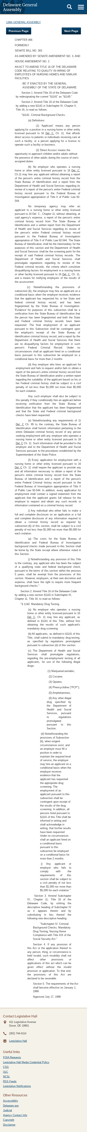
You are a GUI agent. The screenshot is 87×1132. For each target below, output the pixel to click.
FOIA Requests (12, 1057)
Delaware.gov (11, 1105)
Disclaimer (9, 1124)
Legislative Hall (18, 1040)
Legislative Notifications (17, 1086)
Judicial (7, 1110)
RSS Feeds (10, 1081)
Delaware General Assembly (20, 7)
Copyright (8, 1119)
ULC (5, 1071)
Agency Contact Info (15, 1115)
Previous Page (19, 31)
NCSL (6, 1076)
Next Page (71, 31)
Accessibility (10, 1100)
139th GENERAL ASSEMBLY (23, 22)
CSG (6, 1066)
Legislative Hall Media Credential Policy (26, 1062)
